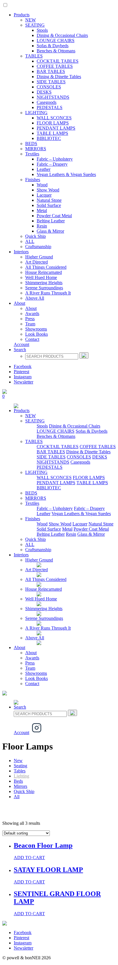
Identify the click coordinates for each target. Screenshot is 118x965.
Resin (42, 226)
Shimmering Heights (43, 282)
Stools (42, 30)
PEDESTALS (49, 107)
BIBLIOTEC (49, 138)
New (18, 760)
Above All (34, 298)
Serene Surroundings (44, 287)
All (16, 796)
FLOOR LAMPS (53, 122)
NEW (30, 19)
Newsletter (23, 381)
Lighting (21, 776)
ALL (29, 241)
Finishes (32, 179)
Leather (43, 169)
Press (30, 318)
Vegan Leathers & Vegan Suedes (66, 174)
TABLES (34, 56)
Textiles (32, 153)
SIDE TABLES (51, 81)
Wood (42, 184)
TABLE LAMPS (52, 133)
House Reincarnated (43, 272)
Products (22, 14)
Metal (42, 210)
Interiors (21, 251)
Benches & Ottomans (56, 50)
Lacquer (44, 195)
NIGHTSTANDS (53, 97)
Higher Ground (39, 256)
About (19, 303)
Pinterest (21, 371)
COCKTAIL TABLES (57, 61)
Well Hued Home (41, 277)
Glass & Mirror (50, 231)
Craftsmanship (38, 246)
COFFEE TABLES (55, 66)
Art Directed (36, 262)
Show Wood (48, 189)
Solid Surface (49, 205)
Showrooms (36, 329)
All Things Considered (45, 267)
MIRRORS (35, 148)
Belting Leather (51, 220)
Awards (32, 313)
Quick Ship (35, 236)
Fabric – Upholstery (55, 159)
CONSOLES (49, 86)
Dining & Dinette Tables (59, 76)
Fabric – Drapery (52, 164)
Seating (20, 765)
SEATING (35, 25)
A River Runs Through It (48, 292)
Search (20, 349)
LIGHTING (36, 112)
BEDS (31, 143)
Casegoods (46, 102)
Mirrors (20, 786)
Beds (18, 781)
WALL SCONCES (54, 117)
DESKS (44, 92)
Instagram (23, 376)
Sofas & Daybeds (52, 45)
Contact (32, 339)
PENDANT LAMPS (56, 128)
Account (21, 344)
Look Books (36, 334)
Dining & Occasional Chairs (62, 35)
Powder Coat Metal (54, 215)
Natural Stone (49, 200)
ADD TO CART (29, 857)
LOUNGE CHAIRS (55, 40)
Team (30, 323)
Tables (19, 770)
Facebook (23, 366)
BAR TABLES (51, 71)
